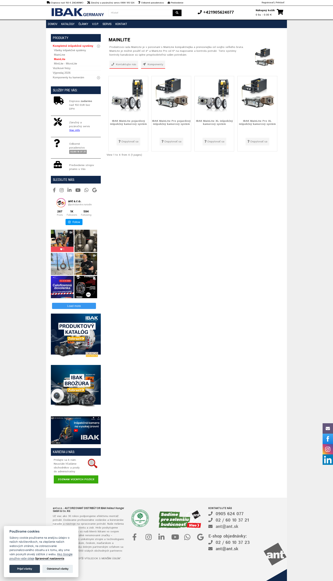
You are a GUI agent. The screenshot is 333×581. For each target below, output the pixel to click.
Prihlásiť (280, 2)
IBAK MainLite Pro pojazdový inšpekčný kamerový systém (171, 122)
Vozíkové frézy (62, 68)
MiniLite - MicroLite (65, 63)
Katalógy (68, 24)
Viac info (74, 130)
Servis (107, 24)
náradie (57, 524)
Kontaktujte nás (125, 64)
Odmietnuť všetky (58, 568)
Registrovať (268, 2)
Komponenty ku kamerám (68, 77)
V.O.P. (95, 24)
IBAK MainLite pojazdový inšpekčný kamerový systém (128, 122)
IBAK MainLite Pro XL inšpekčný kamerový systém (257, 122)
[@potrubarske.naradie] (61, 203)
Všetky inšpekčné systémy (70, 50)
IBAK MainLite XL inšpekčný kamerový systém (214, 122)
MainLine (59, 54)
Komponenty (155, 64)
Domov (52, 24)
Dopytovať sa (130, 142)
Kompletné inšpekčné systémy (73, 45)
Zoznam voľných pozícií (76, 479)
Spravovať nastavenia (49, 558)
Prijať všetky (24, 568)
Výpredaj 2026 (62, 72)
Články (83, 24)
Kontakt (121, 24)
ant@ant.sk (227, 527)
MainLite (59, 59)
